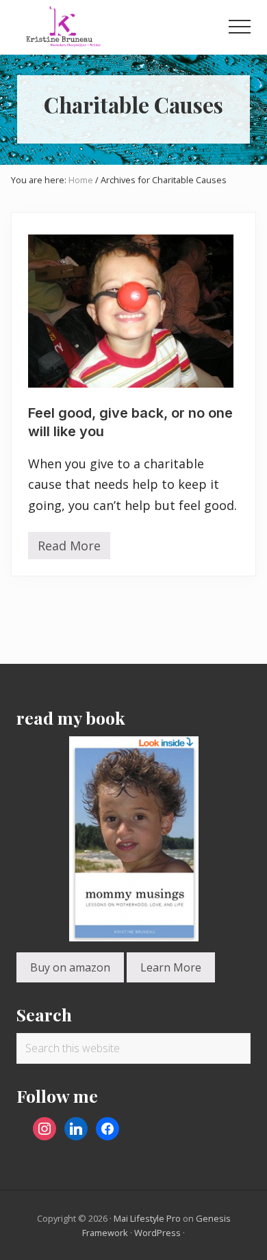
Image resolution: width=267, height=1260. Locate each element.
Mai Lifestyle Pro (147, 1218)
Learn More (170, 967)
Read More (69, 548)
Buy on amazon (70, 967)
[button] (240, 27)
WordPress (157, 1233)
